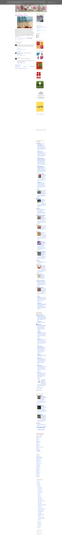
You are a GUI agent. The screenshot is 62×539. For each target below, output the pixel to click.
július (39, 493)
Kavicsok (39, 519)
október (39, 489)
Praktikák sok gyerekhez (41, 429)
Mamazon (18, 51)
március (39, 523)
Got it (54, 2)
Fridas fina (39, 372)
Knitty (37, 443)
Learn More (50, 2)
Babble (37, 438)
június (39, 494)
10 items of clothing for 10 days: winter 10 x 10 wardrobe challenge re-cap (41, 348)
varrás (37, 475)
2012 (38, 481)
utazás (37, 473)
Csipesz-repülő (40, 499)
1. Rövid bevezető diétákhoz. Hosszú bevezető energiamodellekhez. (41, 145)
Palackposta (39, 513)
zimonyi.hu (39, 143)
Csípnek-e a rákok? (40, 509)
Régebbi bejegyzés (32, 66)
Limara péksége (39, 395)
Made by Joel (39, 321)
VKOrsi (18, 43)
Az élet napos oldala (40, 405)
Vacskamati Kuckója (40, 287)
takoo (37, 471)
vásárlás (37, 476)
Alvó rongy (39, 507)
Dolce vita (38, 423)
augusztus (39, 492)
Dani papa (38, 35)
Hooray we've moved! (40, 358)
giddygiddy (39, 354)
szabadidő (37, 470)
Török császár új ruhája (41, 518)
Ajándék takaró (40, 498)
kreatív (37, 464)
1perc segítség (39, 297)
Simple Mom (38, 449)
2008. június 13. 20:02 (21, 49)
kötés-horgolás (38, 463)
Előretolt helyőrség (40, 166)
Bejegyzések (39, 532)
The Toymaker (38, 450)
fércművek (38, 231)
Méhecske (39, 515)
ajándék (37, 455)
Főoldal (25, 66)
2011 (38, 482)
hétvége (37, 460)
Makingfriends (38, 444)
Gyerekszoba (39, 182)
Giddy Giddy (38, 442)
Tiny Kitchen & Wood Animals (41, 322)
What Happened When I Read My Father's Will (43, 380)
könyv (37, 462)
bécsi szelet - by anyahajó (41, 215)
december (39, 487)
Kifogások (38, 281)
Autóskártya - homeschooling (42, 504)
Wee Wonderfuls (39, 365)
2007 (38, 527)
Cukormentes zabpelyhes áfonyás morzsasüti (43, 397)
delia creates (39, 324)
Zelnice (38, 189)
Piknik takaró (40, 497)
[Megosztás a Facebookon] (31, 38)
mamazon (37, 465)
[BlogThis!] (29, 38)
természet (37, 472)
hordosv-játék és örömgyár (41, 251)
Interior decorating (39, 355)
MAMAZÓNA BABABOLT (39, 27)
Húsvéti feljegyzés (43, 190)
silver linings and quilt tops (40, 332)
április (39, 522)
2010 (38, 483)
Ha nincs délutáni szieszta (41, 508)
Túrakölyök (39, 198)
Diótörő (42, 288)
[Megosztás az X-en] (30, 38)
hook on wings (39, 366)
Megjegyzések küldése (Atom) (23, 68)
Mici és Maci (39, 503)
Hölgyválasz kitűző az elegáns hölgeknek (43, 253)
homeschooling (38, 461)
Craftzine (37, 440)
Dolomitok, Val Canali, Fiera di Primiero (43, 200)
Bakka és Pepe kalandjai (41, 280)
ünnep (37, 474)
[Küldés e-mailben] (28, 38)
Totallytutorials (38, 451)
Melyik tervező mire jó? (40, 152)
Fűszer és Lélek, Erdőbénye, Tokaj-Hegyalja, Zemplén (41, 427)
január (39, 526)
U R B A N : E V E (40, 151)
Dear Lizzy (38, 338)
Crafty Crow (38, 439)
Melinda (38, 209)
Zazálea (38, 260)
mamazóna (37, 466)
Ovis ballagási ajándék (41, 514)
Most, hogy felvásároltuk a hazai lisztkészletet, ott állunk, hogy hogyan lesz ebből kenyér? (41, 160)
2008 (38, 486)
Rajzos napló (40, 502)
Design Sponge (38, 441)
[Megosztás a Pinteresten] (32, 38)
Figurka (38, 296)
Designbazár (39, 303)
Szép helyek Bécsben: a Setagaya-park (43, 217)
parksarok (38, 208)
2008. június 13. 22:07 (21, 55)
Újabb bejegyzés (17, 66)
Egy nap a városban (40, 158)
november (39, 488)
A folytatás (42, 274)
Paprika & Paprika (40, 414)
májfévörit (42, 174)
